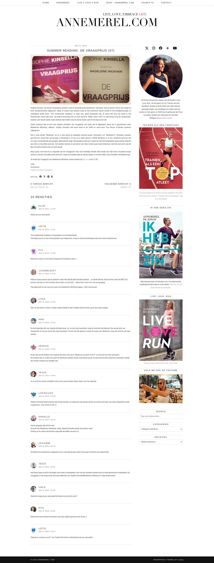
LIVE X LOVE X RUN (88, 3)
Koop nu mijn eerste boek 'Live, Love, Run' (160, 363)
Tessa (42, 372)
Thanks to (147, 3)
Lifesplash (46, 393)
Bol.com (86, 159)
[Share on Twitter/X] (44, 176)
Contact (166, 3)
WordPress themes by (168, 560)
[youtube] (175, 48)
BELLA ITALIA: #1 (42, 185)
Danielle (44, 417)
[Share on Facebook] (40, 176)
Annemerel (63, 3)
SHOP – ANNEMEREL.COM (120, 3)
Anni (41, 319)
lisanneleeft (47, 271)
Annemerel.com (46, 560)
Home (46, 3)
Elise (42, 206)
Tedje (42, 464)
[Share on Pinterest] (48, 176)
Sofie (42, 487)
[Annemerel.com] (107, 19)
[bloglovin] (167, 48)
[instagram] (153, 48)
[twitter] (146, 48)
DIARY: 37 (118, 185)
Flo (41, 250)
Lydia (42, 299)
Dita (41, 508)
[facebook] (160, 48)
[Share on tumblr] (52, 176)
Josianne (45, 443)
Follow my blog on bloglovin (42, 170)
